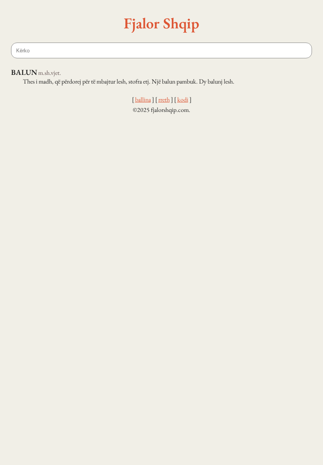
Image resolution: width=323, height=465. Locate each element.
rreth (164, 99)
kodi (182, 99)
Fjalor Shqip (161, 23)
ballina (143, 99)
